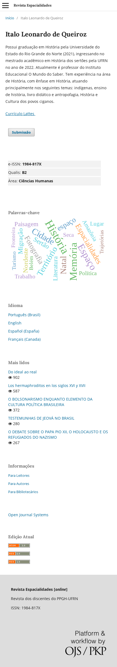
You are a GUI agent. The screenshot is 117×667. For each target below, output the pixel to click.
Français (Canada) (24, 339)
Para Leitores (18, 475)
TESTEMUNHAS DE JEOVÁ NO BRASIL (41, 418)
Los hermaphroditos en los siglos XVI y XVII (46, 385)
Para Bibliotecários (23, 491)
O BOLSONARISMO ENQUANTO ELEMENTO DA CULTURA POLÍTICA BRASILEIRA (50, 401)
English (14, 322)
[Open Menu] (5, 5)
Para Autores (18, 483)
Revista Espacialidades (32, 5)
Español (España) (23, 331)
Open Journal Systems (28, 514)
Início (9, 18)
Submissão (21, 132)
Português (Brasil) (24, 314)
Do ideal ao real (22, 371)
